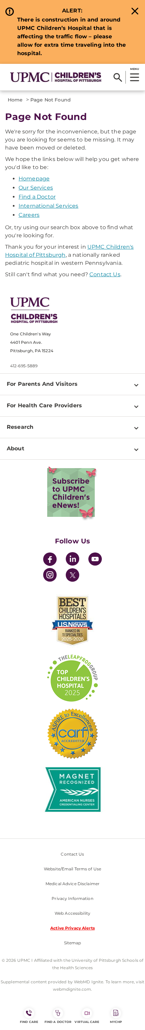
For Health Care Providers (44, 405)
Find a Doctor (37, 197)
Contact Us (104, 274)
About (15, 448)
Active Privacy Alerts (72, 928)
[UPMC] (55, 77)
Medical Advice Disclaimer (72, 883)
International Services (49, 206)
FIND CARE (29, 1022)
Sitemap (72, 942)
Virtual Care (87, 1022)
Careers (29, 215)
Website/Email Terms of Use (72, 868)
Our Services (36, 187)
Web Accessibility (72, 913)
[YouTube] (95, 560)
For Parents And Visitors (42, 384)
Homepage (34, 178)
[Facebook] (50, 560)
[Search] (118, 77)
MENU (134, 69)
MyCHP (116, 1022)
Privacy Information (72, 898)
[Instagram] (50, 576)
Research (20, 427)
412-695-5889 (23, 365)
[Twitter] (72, 575)
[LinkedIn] (72, 560)
